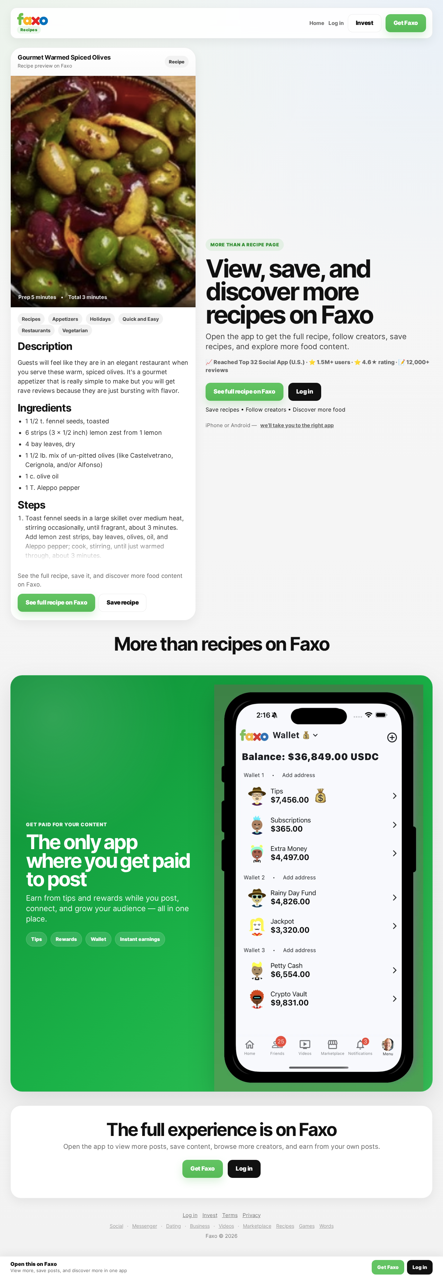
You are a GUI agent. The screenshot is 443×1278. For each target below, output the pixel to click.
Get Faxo (406, 22)
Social (116, 1226)
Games (307, 1226)
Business (200, 1226)
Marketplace (257, 1226)
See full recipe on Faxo (56, 602)
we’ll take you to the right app (297, 425)
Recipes (285, 1226)
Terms (230, 1215)
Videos (226, 1226)
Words (326, 1226)
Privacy (252, 1215)
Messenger (144, 1226)
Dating (173, 1226)
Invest (364, 22)
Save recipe (122, 602)
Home (316, 23)
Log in (336, 23)
